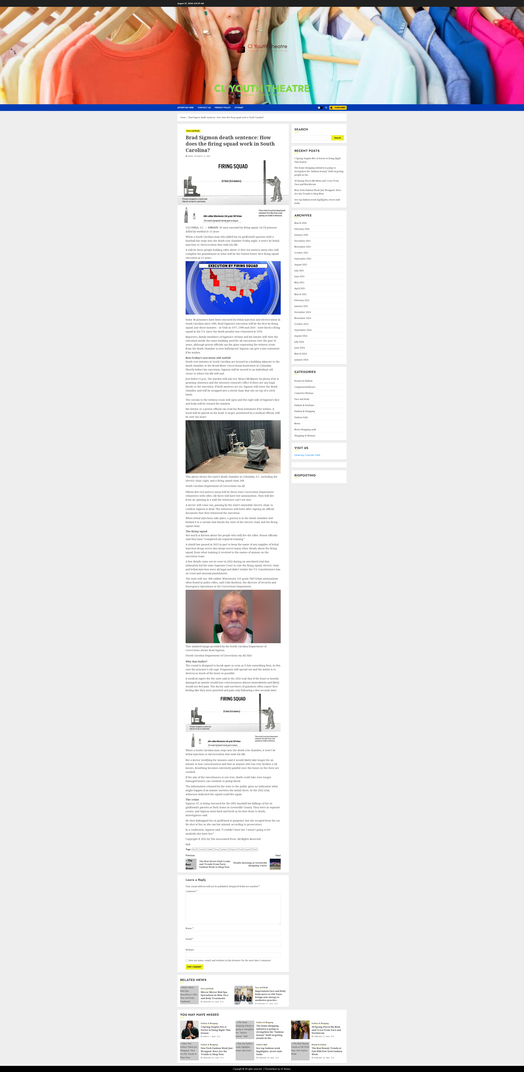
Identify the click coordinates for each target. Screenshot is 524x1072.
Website (190, 949)
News (297, 423)
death (210, 849)
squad (247, 849)
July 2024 (299, 341)
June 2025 (299, 276)
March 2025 (300, 294)
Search (301, 129)
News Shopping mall (305, 429)
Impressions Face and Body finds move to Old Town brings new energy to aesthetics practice (270, 996)
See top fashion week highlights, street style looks (269, 1051)
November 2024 (302, 318)
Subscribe (340, 107)
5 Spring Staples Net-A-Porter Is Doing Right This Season (215, 1030)
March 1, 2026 (209, 1037)
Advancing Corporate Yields (307, 455)
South (241, 849)
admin (190, 156)
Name (189, 928)
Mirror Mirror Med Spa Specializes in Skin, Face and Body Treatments (214, 995)
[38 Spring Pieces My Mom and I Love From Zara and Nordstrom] (300, 1030)
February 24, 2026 (211, 1002)
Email (189, 938)
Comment (191, 891)
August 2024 (300, 335)
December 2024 (302, 312)
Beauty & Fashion (303, 380)
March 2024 (300, 353)
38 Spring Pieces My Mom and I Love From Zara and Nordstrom (326, 1030)
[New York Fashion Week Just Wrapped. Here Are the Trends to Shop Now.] (189, 1051)
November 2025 (302, 246)
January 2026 (301, 234)
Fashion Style (301, 417)
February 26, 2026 (211, 1058)
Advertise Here (185, 107)
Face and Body (193, 131)
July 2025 (299, 270)
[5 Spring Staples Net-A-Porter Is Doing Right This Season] (189, 1030)
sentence (224, 849)
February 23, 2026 (265, 1004)
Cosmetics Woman (303, 393)
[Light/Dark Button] (320, 107)
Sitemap (239, 107)
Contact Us (204, 107)
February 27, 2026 (322, 1037)
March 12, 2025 (203, 156)
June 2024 (299, 347)
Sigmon (233, 849)
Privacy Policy (223, 107)
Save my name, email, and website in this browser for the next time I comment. (229, 960)
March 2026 (300, 222)
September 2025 (302, 258)
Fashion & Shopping (304, 411)
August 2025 (300, 264)
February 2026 (301, 228)
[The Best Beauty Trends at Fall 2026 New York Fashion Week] (300, 1051)
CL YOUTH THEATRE (262, 88)
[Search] (326, 107)
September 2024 (302, 329)
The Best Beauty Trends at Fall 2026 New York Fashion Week (327, 1051)
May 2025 (299, 282)
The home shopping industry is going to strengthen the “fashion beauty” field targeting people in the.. (319, 171)
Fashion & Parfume (304, 405)
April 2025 (299, 288)
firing (217, 849)
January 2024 (301, 359)
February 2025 (301, 300)
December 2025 (302, 240)
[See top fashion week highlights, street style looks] (245, 1051)
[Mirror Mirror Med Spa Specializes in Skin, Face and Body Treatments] (189, 995)
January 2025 (301, 306)
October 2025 (301, 252)
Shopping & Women (304, 435)
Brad (194, 849)
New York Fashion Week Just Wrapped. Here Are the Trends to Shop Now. (217, 1051)
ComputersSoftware (304, 386)
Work (255, 849)
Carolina (202, 849)
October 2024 (301, 323)
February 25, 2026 (266, 1058)
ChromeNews (270, 1069)
